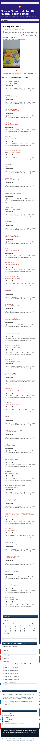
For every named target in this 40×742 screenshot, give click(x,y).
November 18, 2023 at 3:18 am (13, 110)
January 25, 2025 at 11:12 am (12, 361)
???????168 (8, 597)
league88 (7, 528)
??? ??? (7, 192)
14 (15, 628)
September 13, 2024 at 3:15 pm (13, 166)
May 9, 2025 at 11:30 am (11, 516)
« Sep (4, 633)
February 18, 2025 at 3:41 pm (12, 404)
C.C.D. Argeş (7, 717)
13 (10, 628)
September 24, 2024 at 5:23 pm (13, 209)
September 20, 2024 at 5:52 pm (13, 193)
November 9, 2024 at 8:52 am (12, 278)
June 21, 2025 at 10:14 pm (11, 585)
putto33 (7, 221)
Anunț (4, 707)
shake (6, 402)
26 (5, 631)
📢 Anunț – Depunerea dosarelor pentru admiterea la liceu (17, 701)
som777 (7, 359)
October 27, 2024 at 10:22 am (12, 236)
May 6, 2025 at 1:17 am (11, 501)
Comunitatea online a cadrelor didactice (14, 723)
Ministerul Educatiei (9, 715)
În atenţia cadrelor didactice (11, 70)
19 (5, 630)
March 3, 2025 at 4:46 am (11, 418)
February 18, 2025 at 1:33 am (12, 390)
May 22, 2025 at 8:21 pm (11, 558)
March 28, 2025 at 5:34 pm (11, 445)
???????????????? (10, 276)
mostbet (7, 471)
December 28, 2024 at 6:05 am (13, 319)
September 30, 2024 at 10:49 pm (13, 223)
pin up (6, 444)
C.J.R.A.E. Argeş (8, 719)
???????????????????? (11, 150)
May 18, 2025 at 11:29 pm (11, 544)
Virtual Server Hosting (11, 740)
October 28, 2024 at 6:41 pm (12, 264)
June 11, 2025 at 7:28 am (11, 571)
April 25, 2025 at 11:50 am (11, 487)
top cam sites (8, 304)
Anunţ (34, 70)
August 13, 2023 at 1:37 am (12, 97)
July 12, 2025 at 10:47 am (11, 599)
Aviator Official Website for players (13, 485)
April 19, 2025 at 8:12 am (11, 473)
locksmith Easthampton (11, 81)
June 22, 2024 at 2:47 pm (11, 138)
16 (24, 628)
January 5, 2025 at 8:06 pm (12, 333)
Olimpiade (6, 725)
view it (6, 164)
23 (24, 630)
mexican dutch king (10, 318)
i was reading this (9, 109)
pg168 (6, 570)
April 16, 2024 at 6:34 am (11, 124)
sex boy (7, 290)
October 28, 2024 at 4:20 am (12, 250)
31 (29, 631)
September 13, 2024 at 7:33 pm (13, 180)
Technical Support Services (26, 738)
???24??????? (9, 373)
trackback (28, 73)
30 (24, 631)
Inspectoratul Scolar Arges (11, 714)
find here (7, 178)
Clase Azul (7, 207)
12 (5, 628)
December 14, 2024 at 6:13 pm (13, 306)
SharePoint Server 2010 (28, 740)
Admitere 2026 (6, 704)
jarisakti (7, 123)
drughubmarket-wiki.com (11, 249)
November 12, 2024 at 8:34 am (13, 292)
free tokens (8, 331)
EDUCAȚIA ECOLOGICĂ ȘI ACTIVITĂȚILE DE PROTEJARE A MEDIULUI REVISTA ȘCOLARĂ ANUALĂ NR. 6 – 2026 (18, 697)
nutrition (7, 388)
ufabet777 (7, 542)
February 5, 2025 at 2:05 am (12, 375)
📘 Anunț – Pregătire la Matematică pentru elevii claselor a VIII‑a (19, 694)
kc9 (6, 416)
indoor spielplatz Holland (11, 556)
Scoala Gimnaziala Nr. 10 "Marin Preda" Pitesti (17, 12)
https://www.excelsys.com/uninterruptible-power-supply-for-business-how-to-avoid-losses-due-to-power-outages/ (19, 513)
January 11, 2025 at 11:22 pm (12, 347)
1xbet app (7, 583)
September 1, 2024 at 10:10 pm (13, 152)
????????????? (9, 235)
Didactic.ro (6, 721)
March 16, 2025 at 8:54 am (11, 432)
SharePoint (18, 740)
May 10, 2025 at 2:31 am (11, 530)
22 (20, 630)
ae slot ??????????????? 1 (12, 430)
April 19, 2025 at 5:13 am (11, 459)
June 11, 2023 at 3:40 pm (11, 83)
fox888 (6, 136)
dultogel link (8, 262)
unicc (6, 95)
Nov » (8, 633)
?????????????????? (11, 345)
